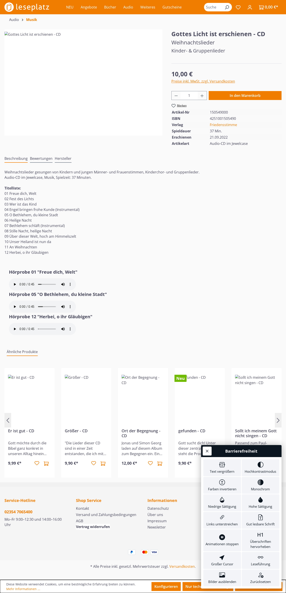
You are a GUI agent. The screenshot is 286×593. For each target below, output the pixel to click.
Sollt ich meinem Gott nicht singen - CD (256, 433)
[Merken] (37, 463)
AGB (79, 520)
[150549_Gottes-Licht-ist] (83, 80)
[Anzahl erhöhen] (202, 95)
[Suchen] (227, 7)
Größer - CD (76, 430)
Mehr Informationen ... (23, 589)
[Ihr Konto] (249, 7)
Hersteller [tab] (63, 158)
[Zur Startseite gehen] (26, 7)
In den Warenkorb (245, 95)
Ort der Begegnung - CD (141, 433)
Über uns (155, 514)
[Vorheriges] (7, 420)
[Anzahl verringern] (176, 95)
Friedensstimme (223, 124)
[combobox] (213, 7)
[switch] (222, 467)
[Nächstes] (278, 420)
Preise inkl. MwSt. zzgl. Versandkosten (203, 81)
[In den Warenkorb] (46, 463)
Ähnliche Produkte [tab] (22, 351)
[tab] (16, 159)
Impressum (157, 520)
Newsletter (156, 527)
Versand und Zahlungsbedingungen (106, 514)
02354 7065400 (18, 511)
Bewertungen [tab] (41, 158)
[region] (83, 79)
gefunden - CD (191, 430)
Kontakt (82, 508)
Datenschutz (158, 508)
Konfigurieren (166, 586)
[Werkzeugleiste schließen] (207, 451)
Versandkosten (182, 566)
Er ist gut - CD (21, 430)
